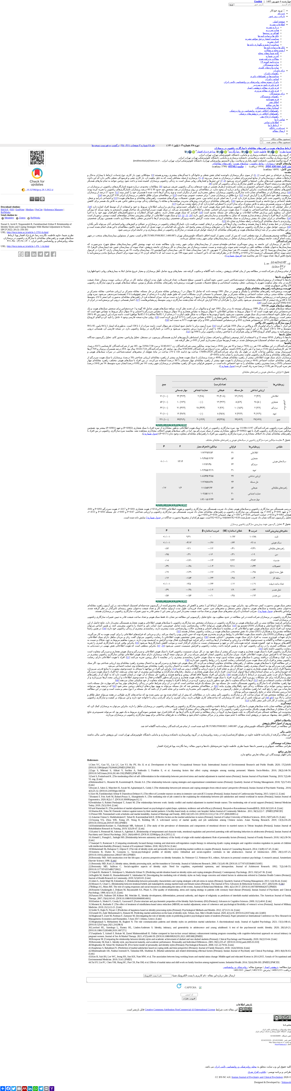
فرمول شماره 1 (234, 255)
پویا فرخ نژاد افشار (206, 151)
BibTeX (4, 209)
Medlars (30, 209)
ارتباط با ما (273, 125)
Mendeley (9, 217)
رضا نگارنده (234, 151)
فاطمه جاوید (260, 151)
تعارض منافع (272, 105)
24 (289, 218)
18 (90, 207)
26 (289, 227)
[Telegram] (40, 254)
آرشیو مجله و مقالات (274, 50)
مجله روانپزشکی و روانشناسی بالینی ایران (235, 1066)
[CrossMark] (37, 187)
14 (100, 195)
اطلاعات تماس (271, 122)
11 (117, 192)
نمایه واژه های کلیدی (268, 67)
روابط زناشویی (257, 163)
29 (157, 317)
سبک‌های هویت (240, 163)
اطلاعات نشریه (277, 24)
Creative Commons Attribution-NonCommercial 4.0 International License (180, 1009)
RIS (12, 209)
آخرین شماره (272, 56)
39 (228, 674)
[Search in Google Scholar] (272, 152)
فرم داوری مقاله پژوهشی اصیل (263, 87)
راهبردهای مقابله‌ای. (222, 163)
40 (117, 680)
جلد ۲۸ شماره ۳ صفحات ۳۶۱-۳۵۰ (138, 145)
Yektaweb (286, 1082)
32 (188, 331)
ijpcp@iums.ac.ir (281, 1044)
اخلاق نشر (274, 102)
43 (272, 697)
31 (214, 326)
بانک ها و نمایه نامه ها (268, 36)
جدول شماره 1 (227, 366)
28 (259, 303)
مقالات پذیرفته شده (269, 59)
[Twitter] (47, 254)
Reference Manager (53, 209)
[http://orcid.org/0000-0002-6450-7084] (193, 152)
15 (115, 198)
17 (174, 204)
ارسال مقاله (279, 131)
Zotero (22, 217)
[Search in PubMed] (269, 152)
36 (206, 637)
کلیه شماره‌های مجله (268, 53)
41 (216, 686)
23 (179, 215)
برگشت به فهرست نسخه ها (105, 145)
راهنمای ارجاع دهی (269, 116)
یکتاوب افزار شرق (257, 1072)
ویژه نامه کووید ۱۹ (269, 62)
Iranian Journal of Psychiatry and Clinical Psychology (257, 1077)
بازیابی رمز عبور (277, 16)
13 (175, 195)
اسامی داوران (272, 79)
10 (289, 192)
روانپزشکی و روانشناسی (235, 967)
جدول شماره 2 (150, 433)
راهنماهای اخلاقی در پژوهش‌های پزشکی (259, 113)
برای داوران (279, 70)
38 (187, 660)
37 (159, 646)
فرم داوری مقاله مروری (266, 90)
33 (234, 625)
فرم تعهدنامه (272, 99)
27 (138, 300)
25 (224, 221)
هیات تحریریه (272, 30)
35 (179, 631)
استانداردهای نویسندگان (267, 108)
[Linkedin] (34, 254)
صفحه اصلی (279, 21)
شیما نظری (285, 151)
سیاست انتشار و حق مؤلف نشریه (262, 39)
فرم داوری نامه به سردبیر (266, 85)
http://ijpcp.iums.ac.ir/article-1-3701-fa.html (27, 232)
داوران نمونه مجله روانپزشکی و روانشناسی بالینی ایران (251, 82)
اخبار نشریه (273, 41)
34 (104, 628)
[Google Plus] (27, 254)
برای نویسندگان (277, 93)
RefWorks (5, 212)
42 (114, 686)
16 (233, 201)
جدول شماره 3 (153, 517)
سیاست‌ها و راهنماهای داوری (264, 76)
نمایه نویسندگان (271, 64)
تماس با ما (279, 119)
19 (201, 212)
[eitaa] (20, 254)
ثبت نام (281, 13)
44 (267, 697)
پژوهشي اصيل (271, 967)
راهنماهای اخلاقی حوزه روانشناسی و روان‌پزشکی (254, 111)
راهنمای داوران (271, 73)
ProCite (39, 209)
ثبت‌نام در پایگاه (277, 128)
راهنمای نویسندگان (269, 96)
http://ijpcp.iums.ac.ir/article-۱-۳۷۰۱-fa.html (28, 246)
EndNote (20, 209)
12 (241, 195)
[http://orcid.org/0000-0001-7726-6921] (250, 152)
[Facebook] (53, 254)
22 (183, 215)
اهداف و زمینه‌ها (271, 33)
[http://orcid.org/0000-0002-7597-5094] (225, 152)
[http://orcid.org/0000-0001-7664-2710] (276, 152)
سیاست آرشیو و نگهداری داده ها (263, 44)
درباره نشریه (272, 27)
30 (167, 320)
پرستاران (270, 163)
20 (190, 215)
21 (187, 215)
